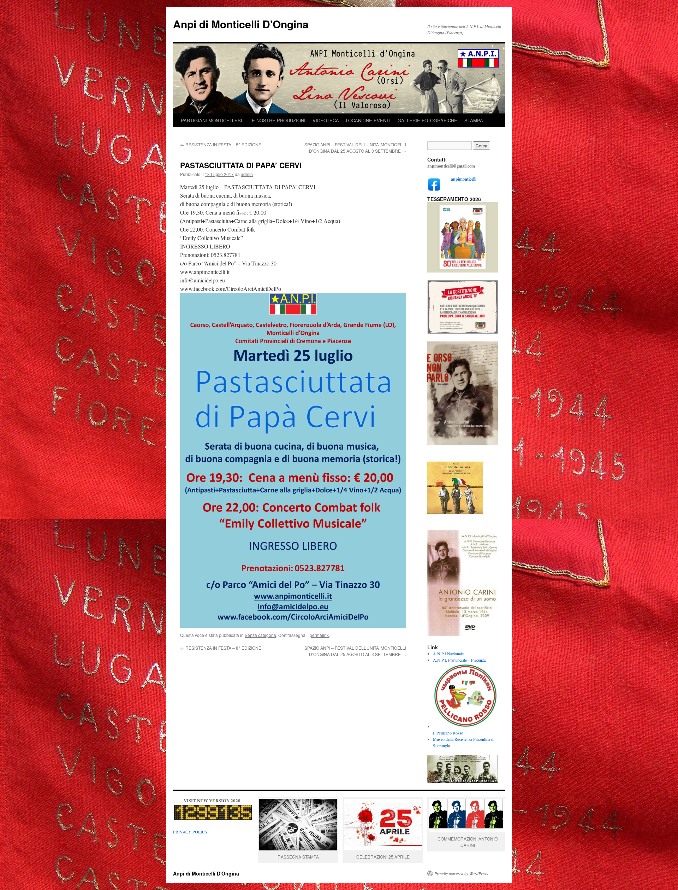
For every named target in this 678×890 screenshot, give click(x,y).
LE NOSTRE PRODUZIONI (277, 120)
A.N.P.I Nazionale (448, 653)
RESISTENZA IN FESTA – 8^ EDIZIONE (220, 144)
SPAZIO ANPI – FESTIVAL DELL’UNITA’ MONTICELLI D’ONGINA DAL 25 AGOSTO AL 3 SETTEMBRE (355, 147)
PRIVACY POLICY (190, 832)
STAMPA (473, 120)
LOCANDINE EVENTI (368, 120)
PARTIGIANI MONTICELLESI (211, 120)
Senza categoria (260, 635)
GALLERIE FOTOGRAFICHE (427, 120)
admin (247, 174)
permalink (319, 635)
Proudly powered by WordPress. (461, 873)
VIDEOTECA (326, 120)
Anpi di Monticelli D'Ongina (241, 23)
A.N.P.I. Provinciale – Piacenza (459, 660)
